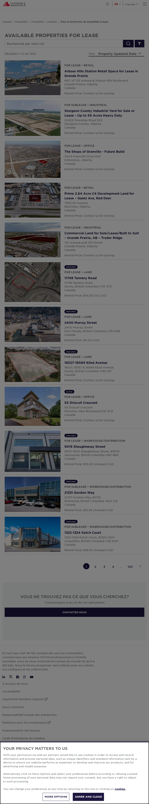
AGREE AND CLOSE (88, 796)
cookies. (120, 788)
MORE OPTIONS (56, 796)
